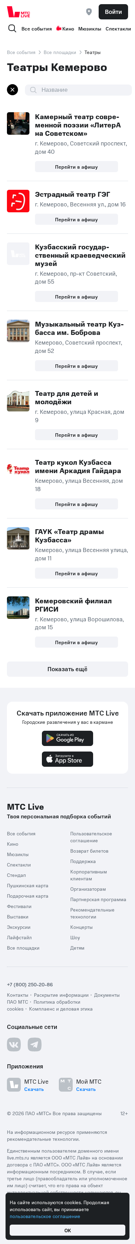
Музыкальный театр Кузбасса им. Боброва (79, 328)
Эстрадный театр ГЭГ (72, 194)
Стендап (16, 874)
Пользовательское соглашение (91, 837)
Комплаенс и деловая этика (61, 1008)
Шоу (75, 937)
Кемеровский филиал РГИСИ (73, 605)
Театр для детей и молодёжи (66, 397)
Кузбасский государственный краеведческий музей (80, 255)
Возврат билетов (89, 850)
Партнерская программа (98, 899)
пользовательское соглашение (45, 1215)
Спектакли (118, 28)
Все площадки (60, 51)
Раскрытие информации (61, 994)
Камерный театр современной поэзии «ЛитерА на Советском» (78, 125)
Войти (113, 11)
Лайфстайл (19, 937)
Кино (68, 28)
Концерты (81, 926)
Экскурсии (18, 926)
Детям (77, 947)
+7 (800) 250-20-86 (30, 984)
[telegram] (35, 1044)
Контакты (17, 994)
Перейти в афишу (76, 166)
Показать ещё (67, 669)
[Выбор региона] (89, 11)
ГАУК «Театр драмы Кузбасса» (69, 535)
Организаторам (88, 888)
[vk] (14, 1044)
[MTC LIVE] (18, 11)
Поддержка (83, 861)
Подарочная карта (27, 895)
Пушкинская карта (27, 885)
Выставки (17, 916)
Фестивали (19, 906)
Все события (36, 28)
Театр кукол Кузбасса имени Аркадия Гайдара (78, 466)
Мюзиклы (89, 28)
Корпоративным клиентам (88, 875)
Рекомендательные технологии (92, 913)
